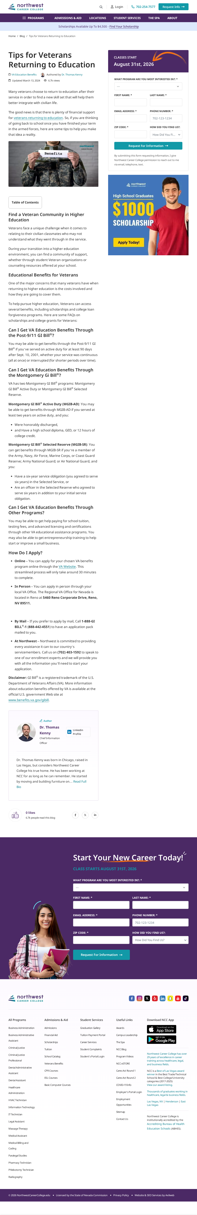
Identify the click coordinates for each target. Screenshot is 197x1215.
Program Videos (125, 1056)
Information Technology (21, 1107)
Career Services (88, 1042)
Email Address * (125, 111)
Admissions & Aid (68, 18)
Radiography (15, 1177)
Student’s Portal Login (92, 1056)
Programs (36, 18)
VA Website (67, 566)
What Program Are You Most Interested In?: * (146, 79)
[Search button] (101, 7)
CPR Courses (51, 1070)
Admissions (50, 1028)
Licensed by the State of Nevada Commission (82, 1195)
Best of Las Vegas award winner (165, 1072)
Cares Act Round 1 (126, 1070)
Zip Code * (121, 127)
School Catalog (52, 1056)
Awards (120, 1028)
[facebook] (75, 815)
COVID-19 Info (123, 1085)
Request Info (171, 7)
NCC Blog (121, 1049)
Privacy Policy (121, 1195)
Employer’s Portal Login (129, 1092)
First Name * (123, 95)
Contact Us (122, 1119)
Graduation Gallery (90, 1028)
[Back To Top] (10, 1193)
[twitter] (85, 815)
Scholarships (51, 1042)
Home (12, 36)
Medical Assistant (17, 1135)
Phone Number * (161, 111)
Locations (97, 18)
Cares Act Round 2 (126, 1077)
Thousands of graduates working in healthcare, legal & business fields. (167, 1092)
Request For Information (146, 146)
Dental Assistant (17, 1080)
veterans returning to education (38, 118)
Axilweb (169, 1195)
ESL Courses (51, 1077)
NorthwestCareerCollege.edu (33, 1195)
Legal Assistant (16, 1121)
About (172, 18)
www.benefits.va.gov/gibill (28, 700)
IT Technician (15, 1114)
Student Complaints (91, 1049)
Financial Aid (51, 1035)
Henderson (171, 1101)
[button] (166, 134)
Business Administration (21, 1028)
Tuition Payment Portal (92, 1035)
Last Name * (158, 95)
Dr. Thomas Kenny (72, 74)
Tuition (48, 1049)
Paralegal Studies (17, 1155)
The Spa (154, 18)
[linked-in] (95, 815)
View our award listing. (160, 1084)
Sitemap (120, 1112)
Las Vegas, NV (155, 1101)
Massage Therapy (18, 1128)
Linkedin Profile (78, 732)
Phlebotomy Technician (21, 1169)
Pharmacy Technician (19, 1162)
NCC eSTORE (123, 1063)
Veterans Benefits (53, 1063)
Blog (22, 36)
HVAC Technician (17, 1100)
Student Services (127, 18)
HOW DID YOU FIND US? (165, 127)
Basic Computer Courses (57, 1085)
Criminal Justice (16, 1047)
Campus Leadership (127, 1035)
